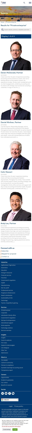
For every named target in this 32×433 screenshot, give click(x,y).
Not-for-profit (5, 288)
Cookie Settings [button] (6, 429)
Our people (4, 360)
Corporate (4, 312)
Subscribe (5, 251)
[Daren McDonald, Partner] (16, 70)
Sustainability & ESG (7, 298)
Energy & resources (6, 272)
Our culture (4, 382)
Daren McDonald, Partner (12, 73)
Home (2, 22)
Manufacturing (5, 285)
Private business (5, 310)
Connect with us (7, 248)
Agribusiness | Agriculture (8, 265)
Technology (4, 300)
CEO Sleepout (5, 347)
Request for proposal (9, 254)
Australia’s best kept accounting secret (12, 367)
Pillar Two (4, 350)
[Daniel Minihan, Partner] (16, 119)
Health (3, 283)
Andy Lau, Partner (8, 223)
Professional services (7, 290)
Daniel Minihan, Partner (11, 122)
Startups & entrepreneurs (8, 320)
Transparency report (7, 370)
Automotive (4, 267)
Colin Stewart (6, 172)
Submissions (4, 353)
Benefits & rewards (6, 385)
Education (4, 270)
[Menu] (30, 3)
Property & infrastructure (8, 293)
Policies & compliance (7, 365)
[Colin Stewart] (16, 169)
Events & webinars (6, 340)
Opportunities (5, 377)
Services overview (6, 330)
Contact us (5, 256)
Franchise (4, 277)
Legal (10, 406)
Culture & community (7, 362)
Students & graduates (7, 380)
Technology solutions (7, 328)
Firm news (4, 342)
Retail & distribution (6, 295)
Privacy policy (18, 406)
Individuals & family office (8, 315)
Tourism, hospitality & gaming (9, 303)
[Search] (24, 3)
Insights (3, 337)
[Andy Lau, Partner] (16, 220)
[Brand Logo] (3, 3)
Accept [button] (15, 429)
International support (7, 323)
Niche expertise (5, 325)
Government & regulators (8, 280)
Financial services (6, 275)
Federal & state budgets (8, 345)
